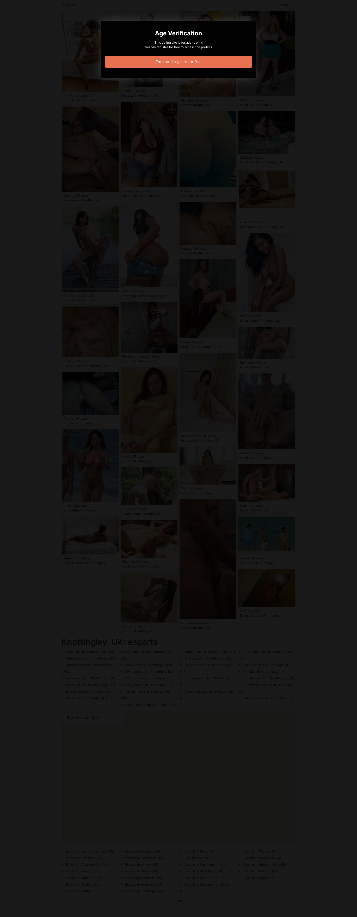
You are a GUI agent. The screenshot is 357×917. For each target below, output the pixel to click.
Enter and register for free (178, 62)
